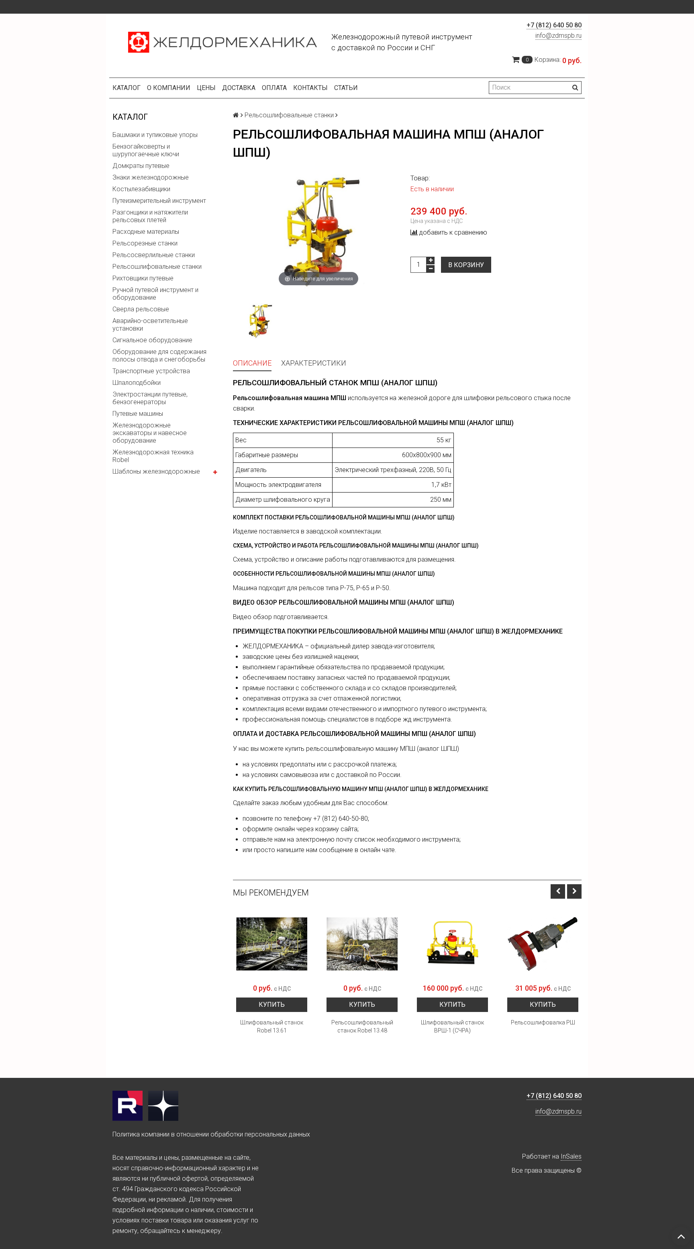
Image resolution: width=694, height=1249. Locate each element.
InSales (571, 1156)
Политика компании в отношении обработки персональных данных (211, 1134)
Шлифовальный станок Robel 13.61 (271, 1026)
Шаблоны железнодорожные (156, 471)
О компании (168, 88)
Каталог (126, 88)
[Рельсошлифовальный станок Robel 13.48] (362, 943)
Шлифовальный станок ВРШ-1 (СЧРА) (452, 1026)
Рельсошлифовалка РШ (543, 1022)
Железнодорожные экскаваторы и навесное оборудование (149, 432)
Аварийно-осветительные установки (150, 324)
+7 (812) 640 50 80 (554, 25)
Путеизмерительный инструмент (159, 200)
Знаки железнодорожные (150, 177)
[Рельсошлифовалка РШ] (542, 943)
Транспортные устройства (151, 371)
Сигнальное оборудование (152, 340)
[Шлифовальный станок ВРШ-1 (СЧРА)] (452, 943)
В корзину (466, 265)
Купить (272, 1004)
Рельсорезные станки (145, 243)
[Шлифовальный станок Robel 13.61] (271, 943)
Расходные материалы (145, 231)
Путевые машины (137, 413)
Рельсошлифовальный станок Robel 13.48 (362, 1026)
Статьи (346, 88)
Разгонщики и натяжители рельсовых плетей (150, 216)
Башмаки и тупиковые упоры (155, 135)
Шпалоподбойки (136, 382)
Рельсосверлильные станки (153, 255)
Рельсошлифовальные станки (157, 266)
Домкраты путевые (140, 166)
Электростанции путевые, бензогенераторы (150, 398)
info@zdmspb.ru (558, 35)
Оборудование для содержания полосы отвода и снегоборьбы (159, 355)
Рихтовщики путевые (143, 278)
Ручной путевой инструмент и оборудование (155, 293)
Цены (206, 88)
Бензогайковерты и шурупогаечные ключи (145, 150)
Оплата (274, 88)
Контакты (310, 88)
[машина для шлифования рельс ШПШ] (259, 321)
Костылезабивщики (141, 189)
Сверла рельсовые (140, 309)
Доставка (238, 88)
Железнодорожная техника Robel (153, 456)
